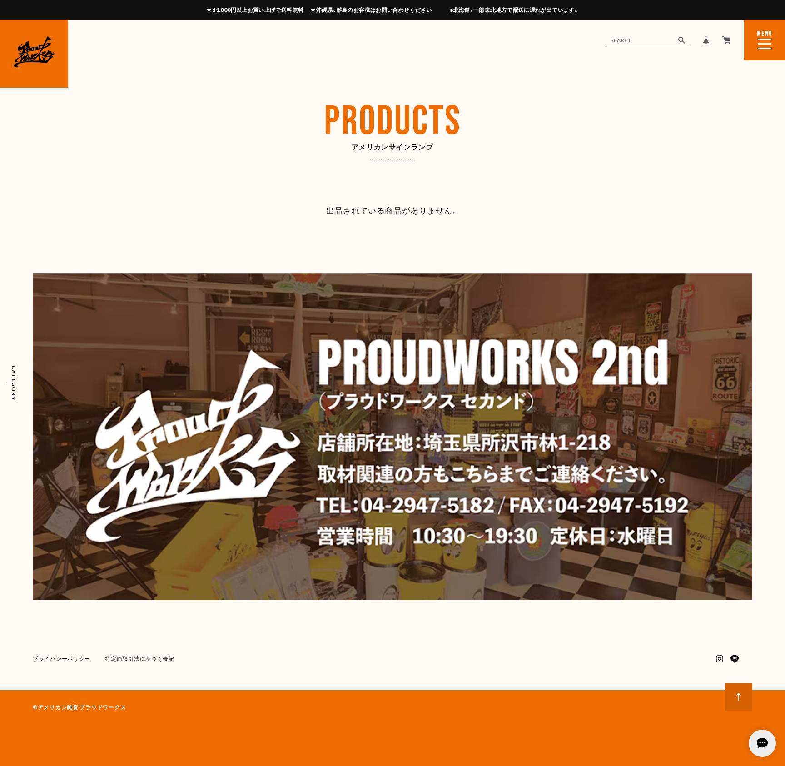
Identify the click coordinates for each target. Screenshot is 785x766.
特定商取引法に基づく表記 (139, 658)
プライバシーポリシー (61, 658)
